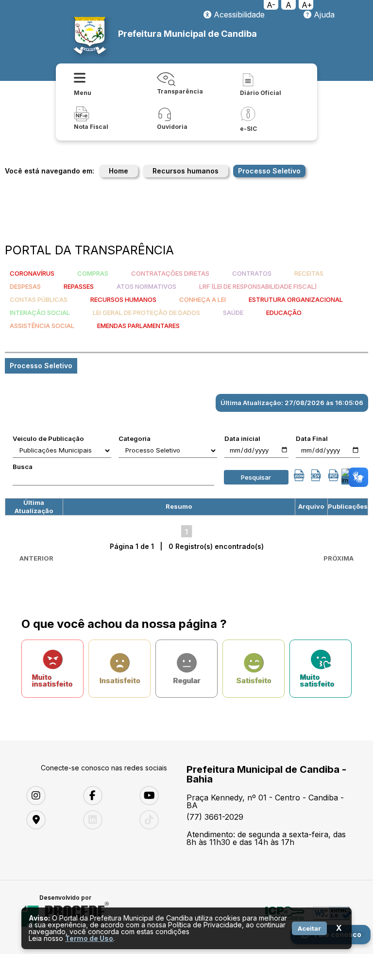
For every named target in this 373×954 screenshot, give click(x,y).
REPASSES (79, 286)
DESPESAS (25, 286)
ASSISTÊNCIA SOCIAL (42, 325)
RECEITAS (308, 273)
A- (271, 5)
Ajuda (323, 14)
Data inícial (242, 438)
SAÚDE (233, 312)
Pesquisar (256, 477)
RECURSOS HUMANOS (123, 299)
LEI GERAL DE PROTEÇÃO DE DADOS (146, 312)
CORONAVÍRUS (32, 273)
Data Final (312, 438)
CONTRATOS (251, 273)
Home (118, 171)
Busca (23, 466)
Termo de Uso (89, 938)
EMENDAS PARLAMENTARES (138, 325)
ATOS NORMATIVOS (146, 286)
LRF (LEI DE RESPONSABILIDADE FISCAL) (258, 286)
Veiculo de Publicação (48, 438)
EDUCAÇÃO (284, 312)
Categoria (135, 438)
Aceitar (309, 928)
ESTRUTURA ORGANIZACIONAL (296, 299)
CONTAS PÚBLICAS (39, 299)
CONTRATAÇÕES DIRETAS (170, 273)
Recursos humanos (186, 171)
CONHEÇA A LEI (202, 299)
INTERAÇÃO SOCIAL (40, 312)
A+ (307, 5)
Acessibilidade (238, 14)
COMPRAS (92, 273)
